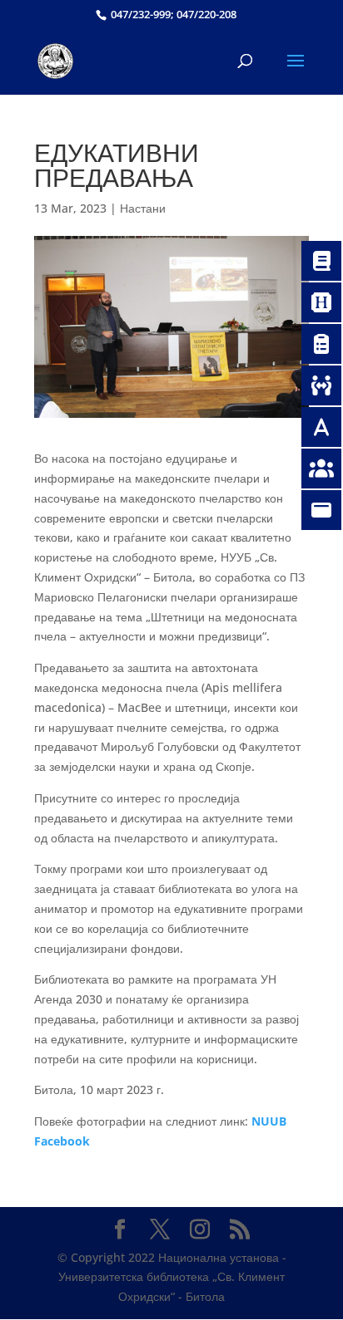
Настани (143, 208)
